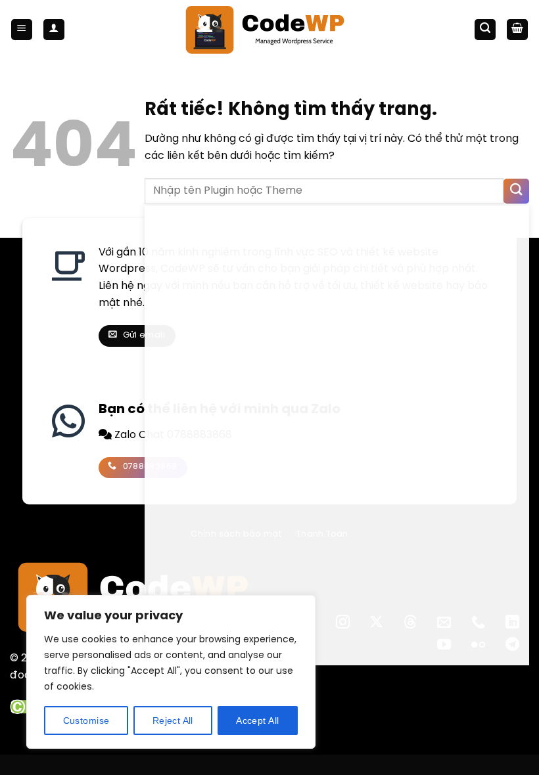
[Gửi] (516, 191)
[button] (21, 30)
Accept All (257, 720)
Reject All (172, 720)
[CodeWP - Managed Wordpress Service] (270, 29)
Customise (86, 720)
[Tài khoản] (53, 30)
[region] (171, 672)
